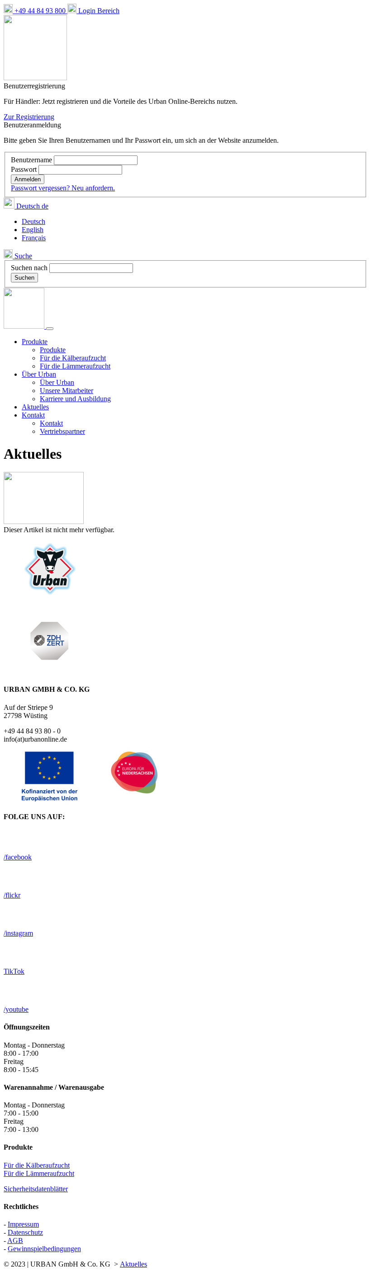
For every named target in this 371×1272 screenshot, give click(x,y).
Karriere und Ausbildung (75, 399)
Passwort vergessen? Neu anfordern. (63, 188)
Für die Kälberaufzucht (73, 358)
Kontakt (51, 423)
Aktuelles (35, 407)
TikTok (14, 971)
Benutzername (32, 160)
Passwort (24, 169)
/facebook (18, 857)
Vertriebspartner (62, 431)
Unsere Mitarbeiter (66, 390)
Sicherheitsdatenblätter (36, 1189)
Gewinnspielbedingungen (44, 1249)
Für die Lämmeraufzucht (75, 366)
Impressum (23, 1224)
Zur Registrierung (29, 117)
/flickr (12, 895)
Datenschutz (25, 1232)
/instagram (18, 933)
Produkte (53, 350)
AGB (15, 1240)
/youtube (16, 1009)
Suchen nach (29, 268)
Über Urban (57, 382)
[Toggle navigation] (49, 328)
